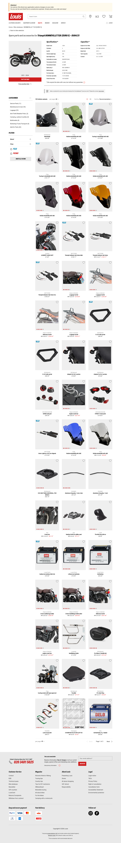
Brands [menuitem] (47, 23)
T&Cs (90, 778)
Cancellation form (94, 787)
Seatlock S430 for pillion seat (74, 534)
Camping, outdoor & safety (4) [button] (19, 117)
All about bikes (39, 792)
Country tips (39, 781)
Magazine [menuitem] (55, 23)
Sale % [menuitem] (40, 23)
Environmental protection (96, 792)
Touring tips (39, 778)
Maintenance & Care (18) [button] (18, 107)
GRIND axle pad (47, 413)
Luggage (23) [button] (14, 110)
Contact (11, 775)
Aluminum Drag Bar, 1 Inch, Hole (74, 493)
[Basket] (110, 16)
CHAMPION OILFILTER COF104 (73, 732)
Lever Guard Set (47, 732)
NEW (15, 148)
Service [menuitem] (63, 23)
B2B (10, 778)
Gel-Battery (100, 574)
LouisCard (12, 792)
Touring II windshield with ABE (100, 136)
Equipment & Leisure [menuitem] (29, 23)
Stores (64, 778)
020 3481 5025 (23, 762)
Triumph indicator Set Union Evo (47, 295)
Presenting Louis (67, 775)
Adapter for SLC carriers (73, 374)
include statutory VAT (52, 833)
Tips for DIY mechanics (42, 784)
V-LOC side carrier (100, 334)
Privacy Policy (92, 781)
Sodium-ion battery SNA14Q (47, 574)
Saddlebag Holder (74, 653)
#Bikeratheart (39, 787)
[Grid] (87, 99)
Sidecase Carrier (47, 334)
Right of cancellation (94, 784)
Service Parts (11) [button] (15, 103)
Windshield (47, 136)
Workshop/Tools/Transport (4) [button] (19, 124)
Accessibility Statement (95, 790)
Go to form (101, 91)
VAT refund (65, 784)
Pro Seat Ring (100, 693)
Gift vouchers (13, 790)
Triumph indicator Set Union (100, 255)
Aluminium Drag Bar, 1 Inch (100, 493)
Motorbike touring (40, 790)
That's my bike (25, 79)
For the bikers (39, 795)
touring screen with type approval (47, 693)
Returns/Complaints (15, 795)
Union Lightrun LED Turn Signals (47, 453)
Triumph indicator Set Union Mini (74, 255)
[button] (84, 16)
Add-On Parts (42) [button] (15, 127)
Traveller (73, 693)
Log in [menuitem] (110, 23)
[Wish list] (104, 16)
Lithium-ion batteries (73, 574)
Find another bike (23, 84)
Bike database (13, 784)
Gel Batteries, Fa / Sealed (100, 732)
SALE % (16, 153)
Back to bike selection (17, 30)
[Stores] (90, 16)
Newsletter (12, 787)
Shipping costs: (51, 835)
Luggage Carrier (73, 295)
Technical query (14, 781)
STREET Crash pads (100, 413)
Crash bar (47, 534)
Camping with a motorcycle (43, 798)
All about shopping (68, 781)
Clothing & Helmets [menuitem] (14, 23)
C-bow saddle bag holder (47, 613)
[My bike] (97, 16)
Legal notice (92, 775)
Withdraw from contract (16, 798)
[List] (90, 99)
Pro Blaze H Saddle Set (100, 653)
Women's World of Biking (43, 775)
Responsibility (66, 787)
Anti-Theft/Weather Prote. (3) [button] (19, 113)
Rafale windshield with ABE (73, 136)
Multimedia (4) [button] (14, 120)
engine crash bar (73, 413)
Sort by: (96, 99)
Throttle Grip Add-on (100, 534)
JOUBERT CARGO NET (47, 255)
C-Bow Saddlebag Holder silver (73, 613)
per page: (52, 99)
